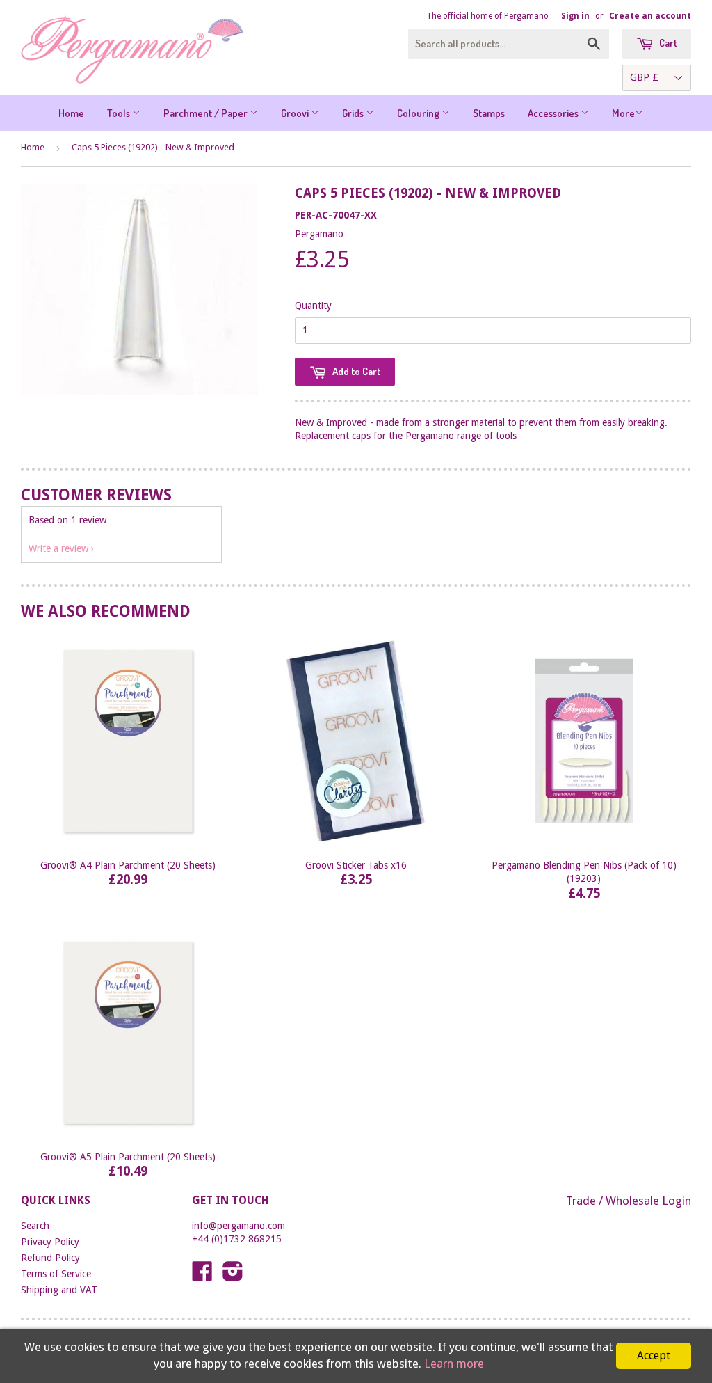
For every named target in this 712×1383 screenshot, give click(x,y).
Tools (119, 113)
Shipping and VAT (59, 1289)
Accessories (554, 113)
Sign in (575, 16)
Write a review (58, 548)
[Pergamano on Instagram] (232, 1275)
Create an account (650, 16)
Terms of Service (56, 1273)
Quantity (313, 305)
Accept (653, 1355)
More (623, 113)
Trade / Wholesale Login (628, 1201)
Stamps (489, 113)
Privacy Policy (50, 1241)
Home (71, 113)
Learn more (454, 1363)
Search (35, 1225)
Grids (354, 113)
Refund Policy (50, 1257)
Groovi (296, 113)
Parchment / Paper (206, 113)
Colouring (419, 113)
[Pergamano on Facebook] (202, 1275)
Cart (667, 42)
